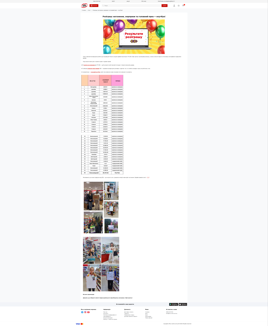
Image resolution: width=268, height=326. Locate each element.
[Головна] (84, 5)
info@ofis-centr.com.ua (171, 313)
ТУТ (148, 177)
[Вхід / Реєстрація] (174, 5)
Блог (146, 313)
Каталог (95, 5)
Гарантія (126, 313)
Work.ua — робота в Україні (110, 319)
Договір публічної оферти (130, 316)
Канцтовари (148, 316)
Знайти (164, 5)
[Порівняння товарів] (178, 5)
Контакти (105, 313)
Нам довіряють (107, 316)
